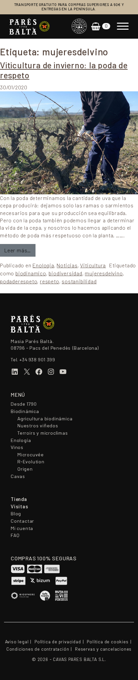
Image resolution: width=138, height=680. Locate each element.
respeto (49, 281)
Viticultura (93, 265)
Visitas (19, 507)
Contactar (22, 521)
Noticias (67, 265)
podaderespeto (18, 281)
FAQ (15, 535)
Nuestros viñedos (37, 426)
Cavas (18, 476)
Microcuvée (30, 455)
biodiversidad (65, 273)
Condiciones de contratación (37, 649)
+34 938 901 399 (37, 360)
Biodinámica (25, 411)
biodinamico (30, 273)
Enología (21, 440)
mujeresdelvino (104, 273)
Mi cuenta (22, 528)
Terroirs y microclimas (42, 433)
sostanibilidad (79, 281)
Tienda (19, 499)
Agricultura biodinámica (44, 419)
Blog (16, 514)
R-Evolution (31, 462)
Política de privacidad (57, 642)
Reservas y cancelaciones (103, 649)
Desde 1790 (24, 404)
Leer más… (20, 250)
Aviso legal (17, 642)
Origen (25, 469)
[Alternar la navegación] (123, 26)
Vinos (17, 447)
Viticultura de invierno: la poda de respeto (64, 70)
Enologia (43, 265)
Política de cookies (107, 642)
